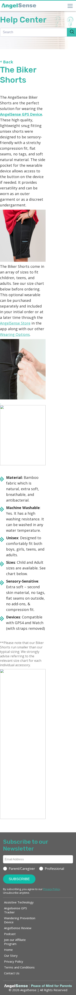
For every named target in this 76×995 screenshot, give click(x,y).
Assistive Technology (19, 902)
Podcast (10, 934)
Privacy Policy (13, 961)
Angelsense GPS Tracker (15, 910)
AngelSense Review (17, 928)
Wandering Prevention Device (19, 920)
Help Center (23, 20)
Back (6, 62)
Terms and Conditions (19, 967)
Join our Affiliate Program (15, 942)
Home (8, 950)
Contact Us (11, 973)
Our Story (11, 955)
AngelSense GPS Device (21, 114)
